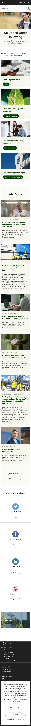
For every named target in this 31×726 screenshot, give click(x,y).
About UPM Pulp (8, 656)
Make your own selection (15, 719)
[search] (25, 2)
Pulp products (8, 648)
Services (6, 650)
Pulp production (8, 652)
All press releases (6, 678)
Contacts (6, 658)
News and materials (9, 661)
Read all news (16, 480)
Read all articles (16, 473)
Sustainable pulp (9, 654)
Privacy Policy (17, 701)
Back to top (7, 643)
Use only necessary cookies (15, 713)
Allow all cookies (15, 708)
